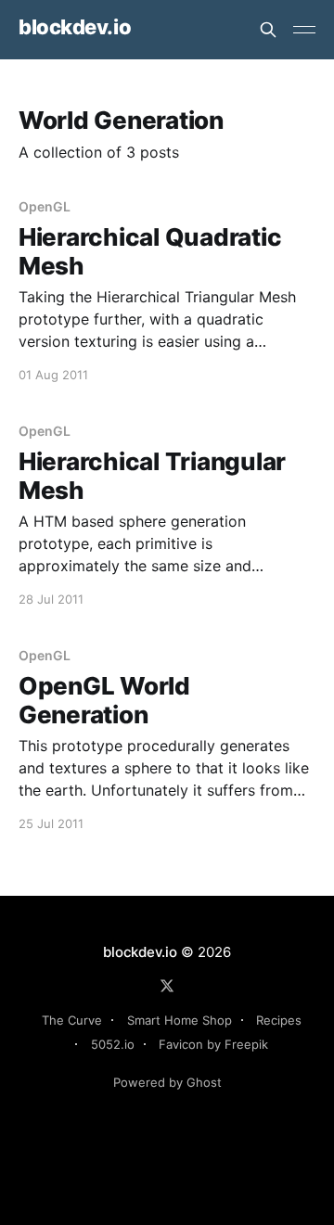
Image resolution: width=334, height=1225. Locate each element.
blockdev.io (75, 27)
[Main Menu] (304, 30)
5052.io (113, 1044)
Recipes (279, 1020)
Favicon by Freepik (213, 1044)
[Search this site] (268, 30)
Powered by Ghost (167, 1082)
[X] (167, 985)
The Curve (72, 1020)
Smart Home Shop (179, 1020)
